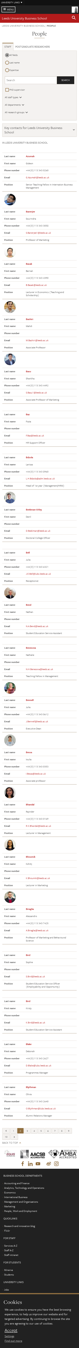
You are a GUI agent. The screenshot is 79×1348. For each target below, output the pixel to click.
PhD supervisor (17, 89)
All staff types (11, 97)
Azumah (30, 156)
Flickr (7, 1231)
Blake (28, 1044)
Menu (10, 9)
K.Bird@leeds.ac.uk (35, 1022)
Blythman (31, 1087)
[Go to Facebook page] (22, 1164)
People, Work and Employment (20, 1211)
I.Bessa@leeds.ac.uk (36, 773)
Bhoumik (30, 856)
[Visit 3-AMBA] (61, 1154)
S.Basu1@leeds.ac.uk (36, 392)
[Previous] (6, 1131)
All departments (13, 104)
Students (9, 1274)
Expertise (14, 70)
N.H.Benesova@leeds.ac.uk (39, 669)
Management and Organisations (21, 1202)
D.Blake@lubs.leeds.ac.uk (38, 1065)
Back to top (10, 1143)
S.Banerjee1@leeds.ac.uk (38, 232)
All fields (13, 55)
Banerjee (30, 211)
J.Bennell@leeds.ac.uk (37, 721)
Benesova (31, 647)
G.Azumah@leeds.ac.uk (37, 177)
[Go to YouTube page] (38, 1164)
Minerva (8, 1270)
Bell (28, 552)
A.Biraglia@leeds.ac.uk (37, 930)
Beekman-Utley (34, 509)
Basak (29, 263)
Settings (9, 1336)
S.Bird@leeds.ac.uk (35, 976)
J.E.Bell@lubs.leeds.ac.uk (38, 573)
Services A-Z (10, 1246)
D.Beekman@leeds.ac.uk (38, 530)
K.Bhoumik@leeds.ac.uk (38, 878)
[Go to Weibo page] (48, 1164)
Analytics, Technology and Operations (24, 1188)
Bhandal (30, 804)
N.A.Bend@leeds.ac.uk (37, 626)
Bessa (29, 752)
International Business (15, 1197)
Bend (28, 604)
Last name (14, 62)
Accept (11, 1330)
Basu (28, 371)
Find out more (13, 1341)
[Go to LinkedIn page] (30, 1164)
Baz (28, 414)
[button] (74, 18)
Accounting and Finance (17, 1183)
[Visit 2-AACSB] (31, 1154)
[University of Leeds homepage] (75, 9)
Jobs (6, 1290)
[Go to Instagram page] (56, 1164)
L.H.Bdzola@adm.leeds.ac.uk (40, 478)
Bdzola (29, 457)
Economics (10, 1192)
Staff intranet (11, 1255)
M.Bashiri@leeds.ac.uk (37, 340)
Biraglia (30, 909)
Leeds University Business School (24, 18)
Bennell (30, 700)
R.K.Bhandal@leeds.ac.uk (38, 826)
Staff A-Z (8, 1250)
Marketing (9, 1206)
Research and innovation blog (19, 1226)
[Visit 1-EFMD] (9, 1154)
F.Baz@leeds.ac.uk (35, 435)
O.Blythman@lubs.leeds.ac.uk (41, 1108)
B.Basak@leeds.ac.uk (36, 285)
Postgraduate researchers (32, 47)
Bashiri (29, 319)
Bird (28, 955)
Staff (7, 47)
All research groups (14, 112)
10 (6, 1136)
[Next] (14, 1137)
